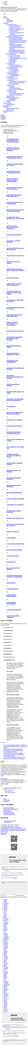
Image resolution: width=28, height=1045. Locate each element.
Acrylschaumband (14, 69)
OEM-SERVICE (8, 105)
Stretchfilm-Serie (10, 96)
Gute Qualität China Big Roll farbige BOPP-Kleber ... (14, 195)
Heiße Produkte (10, 826)
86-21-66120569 (9, 790)
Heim (5, 16)
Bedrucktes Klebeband (15, 88)
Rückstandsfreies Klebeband (16, 89)
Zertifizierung (10, 20)
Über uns (6, 17)
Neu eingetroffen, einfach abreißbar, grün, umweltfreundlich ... (15, 218)
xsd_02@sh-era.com (10, 792)
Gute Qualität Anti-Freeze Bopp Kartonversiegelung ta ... (15, 188)
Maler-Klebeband (11, 562)
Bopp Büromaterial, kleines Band (15, 255)
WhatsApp (3, 834)
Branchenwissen (10, 109)
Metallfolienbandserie (12, 73)
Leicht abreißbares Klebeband (17, 35)
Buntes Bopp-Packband (13, 277)
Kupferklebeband (5, 829)
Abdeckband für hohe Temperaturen (18, 58)
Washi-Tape (12, 62)
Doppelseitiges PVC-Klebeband (17, 52)
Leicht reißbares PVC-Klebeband (15, 504)
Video (8, 19)
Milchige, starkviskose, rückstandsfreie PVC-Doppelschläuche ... (12, 324)
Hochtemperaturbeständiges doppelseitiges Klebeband (16, 45)
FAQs (5, 112)
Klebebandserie (10, 85)
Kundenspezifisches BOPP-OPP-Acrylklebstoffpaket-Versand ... (15, 157)
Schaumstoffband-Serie (12, 67)
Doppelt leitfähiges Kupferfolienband (11, 603)
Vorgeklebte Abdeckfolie (13, 555)
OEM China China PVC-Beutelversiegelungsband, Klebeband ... (13, 149)
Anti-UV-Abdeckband (15, 55)
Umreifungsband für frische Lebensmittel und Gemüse (14, 172)
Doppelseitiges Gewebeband (16, 38)
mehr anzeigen (4, 778)
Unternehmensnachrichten (13, 108)
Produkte (6, 23)
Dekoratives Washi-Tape (13, 531)
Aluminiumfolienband (15, 74)
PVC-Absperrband (14, 84)
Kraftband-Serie (10, 63)
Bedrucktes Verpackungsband (17, 28)
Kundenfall (9, 21)
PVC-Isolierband (14, 78)
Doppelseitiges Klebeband (16, 39)
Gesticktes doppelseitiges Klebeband (18, 40)
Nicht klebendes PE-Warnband (17, 82)
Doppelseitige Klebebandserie (14, 36)
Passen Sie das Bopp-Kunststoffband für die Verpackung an (12, 227)
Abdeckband (13, 61)
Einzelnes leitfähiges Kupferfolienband (12, 595)
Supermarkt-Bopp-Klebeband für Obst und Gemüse (15, 249)
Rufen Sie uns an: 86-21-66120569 (9, 7)
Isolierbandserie (10, 77)
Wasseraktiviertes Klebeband (16, 66)
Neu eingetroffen (8, 103)
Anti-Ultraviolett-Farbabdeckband (15, 543)
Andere (8, 101)
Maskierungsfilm (13, 59)
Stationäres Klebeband (15, 29)
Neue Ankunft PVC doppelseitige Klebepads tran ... (15, 300)
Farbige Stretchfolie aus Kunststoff (15, 498)
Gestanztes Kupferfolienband (14, 609)
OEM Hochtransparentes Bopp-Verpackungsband (15, 203)
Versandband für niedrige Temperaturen (13, 616)
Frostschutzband (13, 31)
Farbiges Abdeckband (15, 57)
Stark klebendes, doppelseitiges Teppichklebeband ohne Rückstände (14, 338)
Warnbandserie (10, 80)
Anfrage (6, 783)
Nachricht (6, 107)
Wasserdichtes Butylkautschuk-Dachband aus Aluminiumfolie (14, 576)
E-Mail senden (4, 833)
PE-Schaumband (13, 71)
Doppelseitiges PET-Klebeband (17, 51)
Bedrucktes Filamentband (16, 94)
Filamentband (13, 92)
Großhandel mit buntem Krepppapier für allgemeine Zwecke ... (14, 456)
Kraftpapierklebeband (15, 65)
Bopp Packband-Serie (12, 24)
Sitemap (17, 826)
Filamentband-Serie (11, 90)
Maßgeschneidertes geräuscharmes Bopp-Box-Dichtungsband (15, 210)
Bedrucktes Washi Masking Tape (15, 518)
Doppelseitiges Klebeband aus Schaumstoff (11, 827)
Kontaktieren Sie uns (8, 111)
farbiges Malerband (20, 830)
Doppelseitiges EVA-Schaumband (15, 331)
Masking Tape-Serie (11, 54)
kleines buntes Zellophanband (14, 234)
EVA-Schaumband (14, 70)
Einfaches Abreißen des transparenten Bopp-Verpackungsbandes (12, 180)
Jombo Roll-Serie (11, 100)
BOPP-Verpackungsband (15, 25)
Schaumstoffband (11, 406)
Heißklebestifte (13, 98)
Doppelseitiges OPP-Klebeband (17, 50)
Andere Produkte (11, 104)
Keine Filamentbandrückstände (17, 93)
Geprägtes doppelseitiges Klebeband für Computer (13, 354)
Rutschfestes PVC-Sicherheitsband (18, 81)
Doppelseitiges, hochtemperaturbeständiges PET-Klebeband (15, 377)
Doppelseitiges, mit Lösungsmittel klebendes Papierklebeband (15, 399)
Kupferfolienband (14, 75)
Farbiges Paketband (14, 27)
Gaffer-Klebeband (11, 537)
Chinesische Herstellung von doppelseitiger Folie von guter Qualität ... (14, 293)
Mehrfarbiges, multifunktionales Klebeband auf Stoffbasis (15, 413)
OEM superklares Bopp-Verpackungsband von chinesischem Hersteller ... (13, 140)
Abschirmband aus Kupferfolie (8, 830)
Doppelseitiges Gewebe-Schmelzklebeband (12, 361)
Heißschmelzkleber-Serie (12, 97)
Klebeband (12, 86)
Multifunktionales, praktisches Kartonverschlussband (14, 284)
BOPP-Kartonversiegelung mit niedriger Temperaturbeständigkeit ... (15, 270)
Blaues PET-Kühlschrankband (14, 549)
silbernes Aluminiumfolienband (14, 492)
